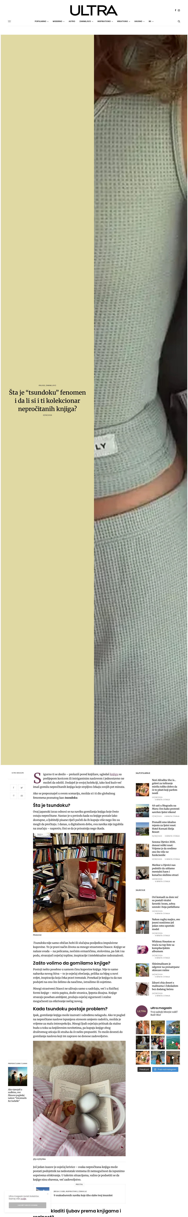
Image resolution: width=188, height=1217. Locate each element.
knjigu (114, 774)
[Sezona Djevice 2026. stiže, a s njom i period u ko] (143, 1042)
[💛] (173, 1027)
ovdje (23, 1198)
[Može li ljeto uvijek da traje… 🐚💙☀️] (173, 1042)
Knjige (42, 385)
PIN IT (81, 883)
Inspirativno (72, 1191)
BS (150, 21)
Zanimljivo (51, 385)
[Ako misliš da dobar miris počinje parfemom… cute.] (143, 1058)
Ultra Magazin (18, 773)
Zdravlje (82, 1191)
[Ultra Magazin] (94, 10)
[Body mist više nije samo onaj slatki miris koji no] (158, 1058)
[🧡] (173, 1058)
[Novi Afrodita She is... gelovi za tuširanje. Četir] (158, 1042)
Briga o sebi (59, 1191)
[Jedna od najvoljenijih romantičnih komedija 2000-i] (143, 1027)
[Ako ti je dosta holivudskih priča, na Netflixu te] (158, 1027)
